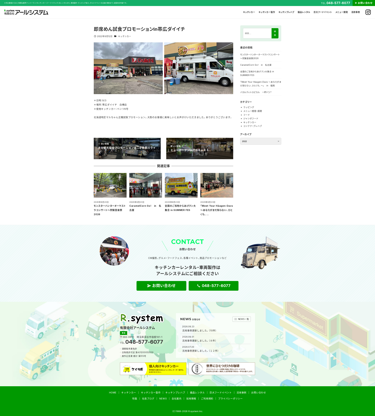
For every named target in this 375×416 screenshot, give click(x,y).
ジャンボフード (250, 118)
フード (246, 115)
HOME (112, 392)
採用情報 (191, 398)
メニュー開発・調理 (252, 111)
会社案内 (176, 398)
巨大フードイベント (221, 392)
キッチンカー (124, 36)
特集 (134, 398)
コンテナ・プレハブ (252, 126)
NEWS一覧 (243, 319)
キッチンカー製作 (151, 392)
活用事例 (241, 392)
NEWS (163, 398)
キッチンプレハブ (175, 392)
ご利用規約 (207, 398)
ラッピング (248, 107)
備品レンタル (197, 392)
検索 (275, 33)
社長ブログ (148, 398)
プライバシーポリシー (230, 398)
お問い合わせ (365, 2)
